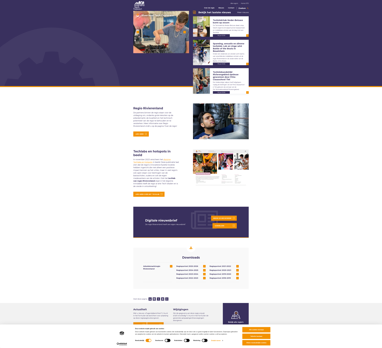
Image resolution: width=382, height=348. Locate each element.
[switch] (167, 340)
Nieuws (221, 8)
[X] (158, 299)
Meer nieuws (243, 12)
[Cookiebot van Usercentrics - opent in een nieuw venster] (122, 344)
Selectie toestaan (256, 336)
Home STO (245, 3)
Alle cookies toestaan (256, 330)
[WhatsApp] (166, 299)
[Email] (162, 299)
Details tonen (215, 340)
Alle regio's (234, 3)
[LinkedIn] (150, 299)
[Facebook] (154, 299)
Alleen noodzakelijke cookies (256, 343)
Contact (231, 8)
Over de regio (209, 8)
